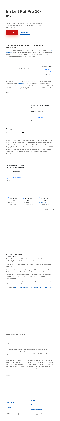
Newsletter (25, 32)
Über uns (33, 400)
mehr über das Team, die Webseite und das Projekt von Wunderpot (32, 287)
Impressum (34, 405)
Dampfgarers (20, 83)
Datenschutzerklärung (37, 409)
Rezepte (12, 32)
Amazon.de (42, 202)
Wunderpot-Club (10, 407)
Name (7, 339)
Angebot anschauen (47, 70)
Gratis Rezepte (10, 402)
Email (7, 343)
